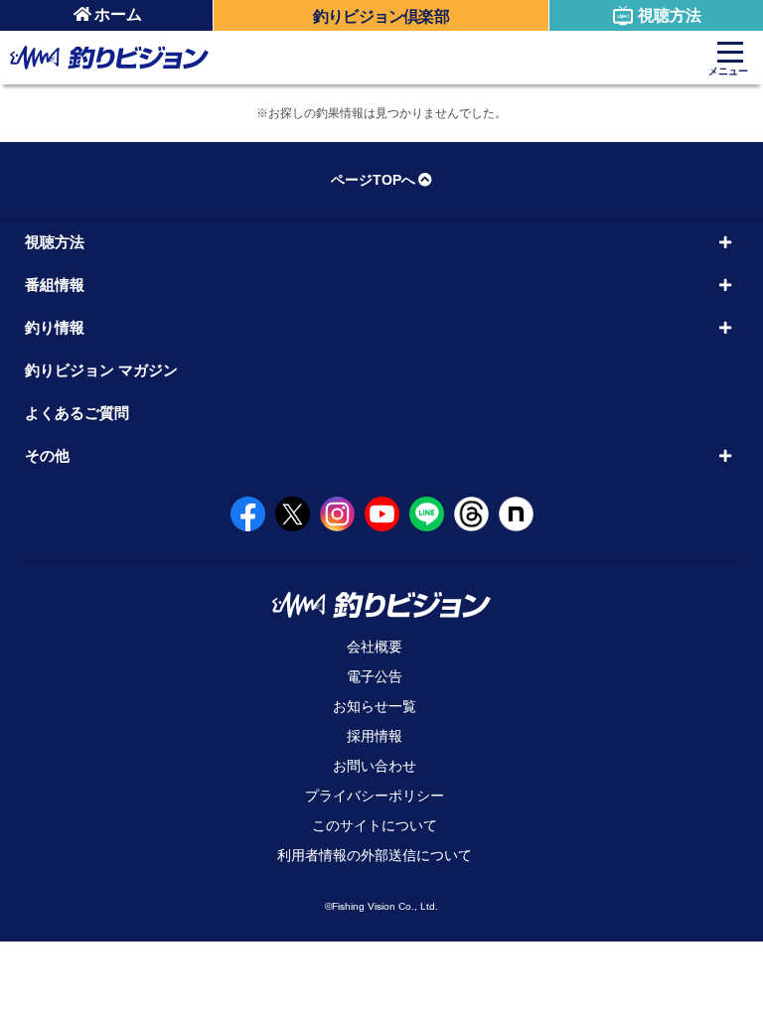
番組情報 (54, 284)
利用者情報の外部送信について (374, 855)
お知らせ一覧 (374, 706)
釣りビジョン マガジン (101, 370)
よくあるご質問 (77, 412)
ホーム (118, 14)
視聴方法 (669, 15)
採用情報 (374, 736)
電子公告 (374, 676)
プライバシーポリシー (374, 795)
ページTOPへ (373, 180)
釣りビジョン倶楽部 (381, 16)
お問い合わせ (374, 766)
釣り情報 (54, 327)
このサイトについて (374, 825)
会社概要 (374, 646)
